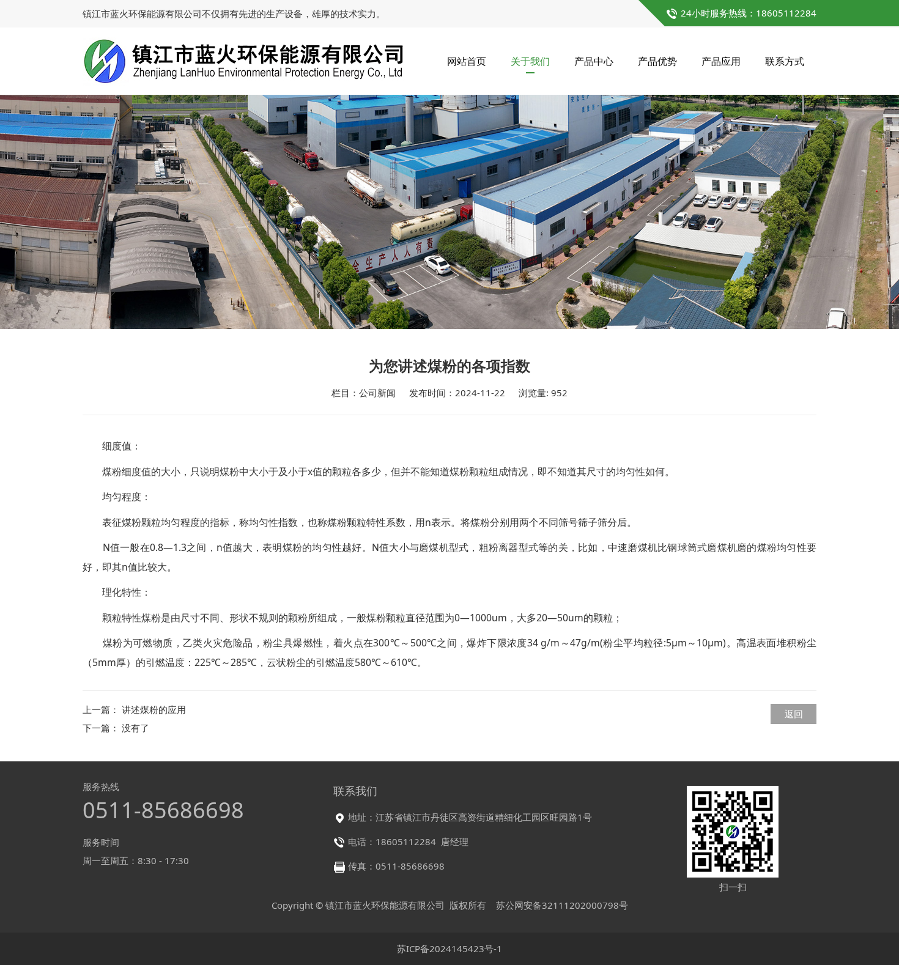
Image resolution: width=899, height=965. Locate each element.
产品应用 (721, 61)
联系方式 (784, 61)
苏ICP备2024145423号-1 (449, 948)
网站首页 (466, 61)
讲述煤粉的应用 (154, 709)
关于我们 (530, 61)
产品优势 (657, 61)
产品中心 (593, 61)
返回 (794, 714)
